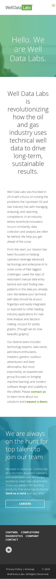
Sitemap (29, 569)
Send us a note (16, 493)
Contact (12, 539)
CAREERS (25, 504)
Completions (30, 532)
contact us (38, 391)
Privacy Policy (14, 569)
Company (32, 536)
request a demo (36, 401)
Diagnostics (14, 536)
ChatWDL (12, 532)
